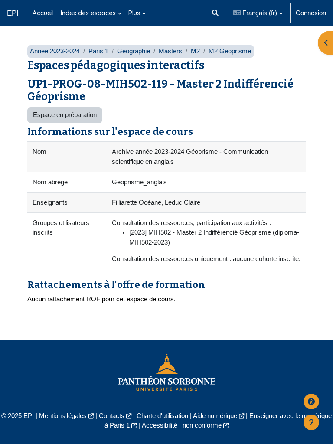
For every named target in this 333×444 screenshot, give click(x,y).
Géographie (133, 51)
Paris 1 (98, 51)
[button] (215, 13)
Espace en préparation (65, 114)
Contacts (111, 415)
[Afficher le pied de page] (311, 422)
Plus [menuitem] (134, 13)
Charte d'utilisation (162, 415)
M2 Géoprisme (230, 51)
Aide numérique (215, 415)
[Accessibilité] (311, 401)
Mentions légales (63, 415)
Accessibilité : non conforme (182, 425)
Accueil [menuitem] (43, 13)
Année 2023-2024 (55, 51)
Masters (170, 51)
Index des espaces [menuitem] (88, 13)
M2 (195, 51)
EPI (13, 13)
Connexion (311, 13)
